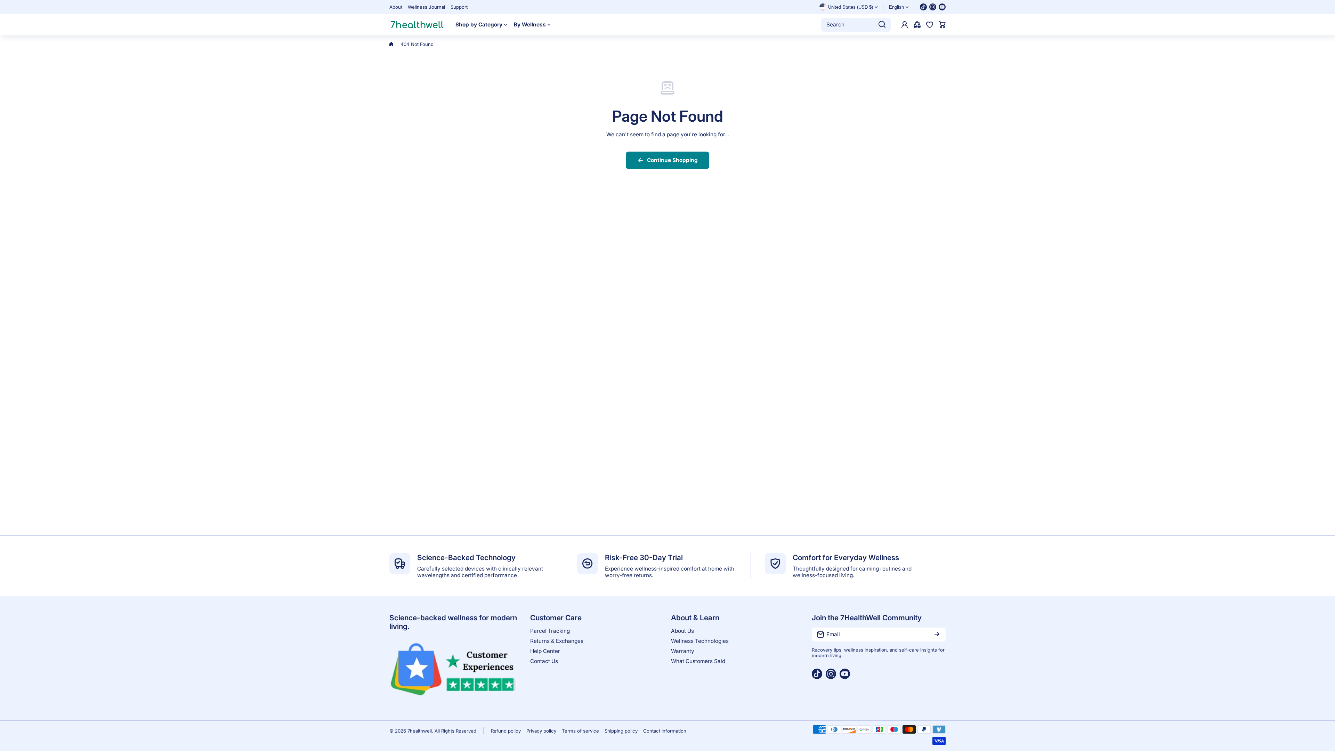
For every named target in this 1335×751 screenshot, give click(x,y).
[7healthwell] (417, 24)
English (896, 7)
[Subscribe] (937, 634)
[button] (942, 24)
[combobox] (856, 25)
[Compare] (917, 24)
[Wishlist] (929, 24)
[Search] (882, 25)
